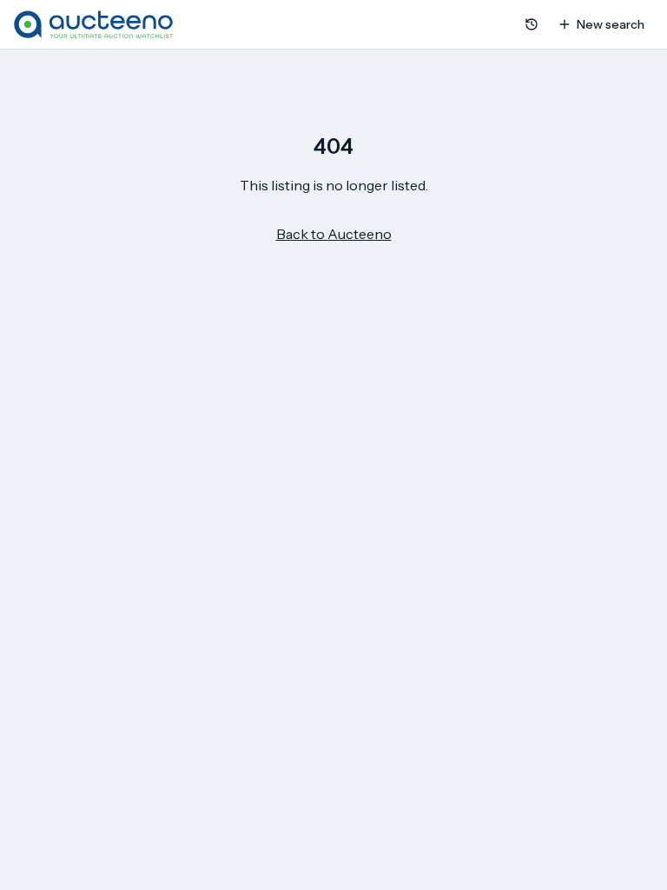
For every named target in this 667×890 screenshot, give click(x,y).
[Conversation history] (531, 24)
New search (610, 24)
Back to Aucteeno (334, 233)
